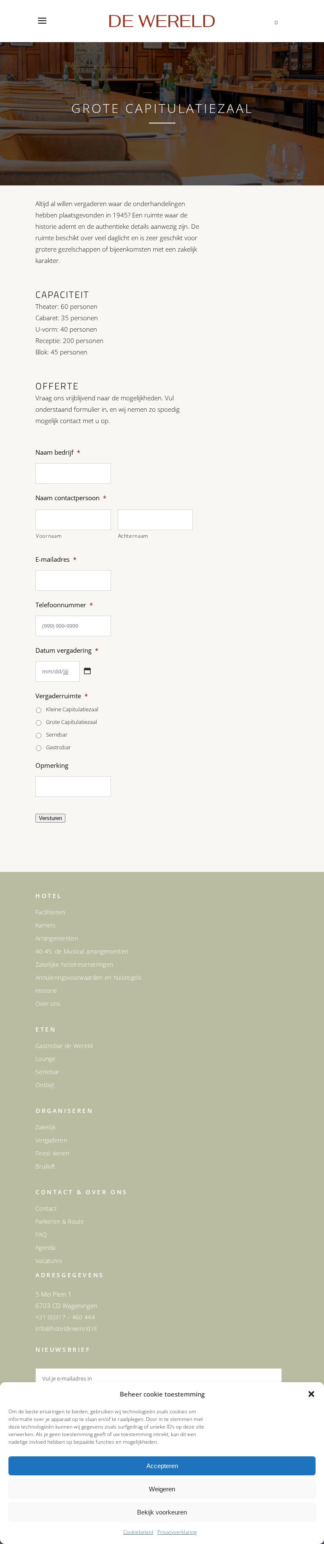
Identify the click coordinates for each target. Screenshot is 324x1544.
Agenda (45, 1248)
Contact (46, 1209)
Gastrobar (58, 747)
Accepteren (162, 1465)
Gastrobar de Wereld (64, 1046)
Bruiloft (45, 1166)
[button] (311, 1394)
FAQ (41, 1235)
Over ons (47, 1004)
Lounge (45, 1059)
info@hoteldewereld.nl (66, 1328)
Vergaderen (51, 1140)
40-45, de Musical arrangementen (81, 951)
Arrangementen (56, 938)
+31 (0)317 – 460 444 (65, 1317)
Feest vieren (52, 1153)
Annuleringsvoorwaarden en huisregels (88, 978)
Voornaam (49, 535)
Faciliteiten (50, 912)
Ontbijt (44, 1085)
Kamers (45, 925)
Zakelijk (45, 1127)
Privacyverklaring (177, 1532)
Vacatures (49, 1261)
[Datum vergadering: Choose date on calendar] (87, 671)
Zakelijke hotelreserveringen (74, 965)
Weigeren (162, 1489)
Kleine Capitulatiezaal (72, 709)
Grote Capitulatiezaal (71, 722)
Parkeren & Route (59, 1222)
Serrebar (57, 734)
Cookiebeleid (138, 1532)
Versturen (50, 818)
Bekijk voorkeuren (162, 1512)
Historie (46, 991)
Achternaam (133, 535)
